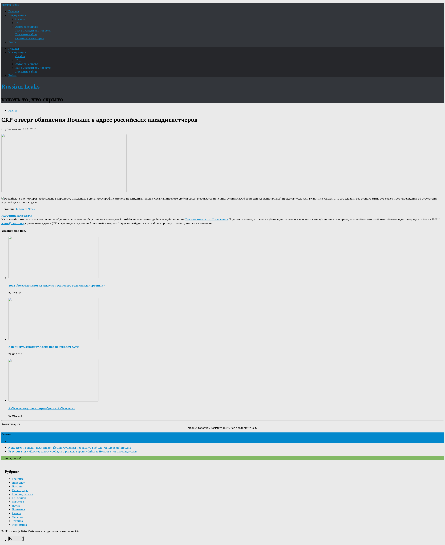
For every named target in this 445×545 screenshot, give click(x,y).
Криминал (19, 498)
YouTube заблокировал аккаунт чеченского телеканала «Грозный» (56, 285)
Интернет (18, 482)
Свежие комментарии (29, 38)
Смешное (18, 517)
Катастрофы (20, 490)
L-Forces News (25, 209)
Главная (13, 11)
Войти (12, 42)
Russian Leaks (10, 5)
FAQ (18, 23)
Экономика (19, 525)
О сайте (20, 19)
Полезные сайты (26, 34)
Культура (18, 502)
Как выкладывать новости (33, 30)
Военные (17, 479)
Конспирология (22, 494)
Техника (17, 521)
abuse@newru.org (13, 223)
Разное (12, 110)
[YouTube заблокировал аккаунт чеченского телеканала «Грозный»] (53, 278)
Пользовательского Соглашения (206, 219)
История (17, 486)
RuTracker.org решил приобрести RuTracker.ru (41, 408)
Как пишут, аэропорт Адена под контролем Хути (43, 347)
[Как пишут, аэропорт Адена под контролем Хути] (53, 339)
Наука (16, 505)
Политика (18, 509)
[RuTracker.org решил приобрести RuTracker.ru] (53, 400)
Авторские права (26, 27)
